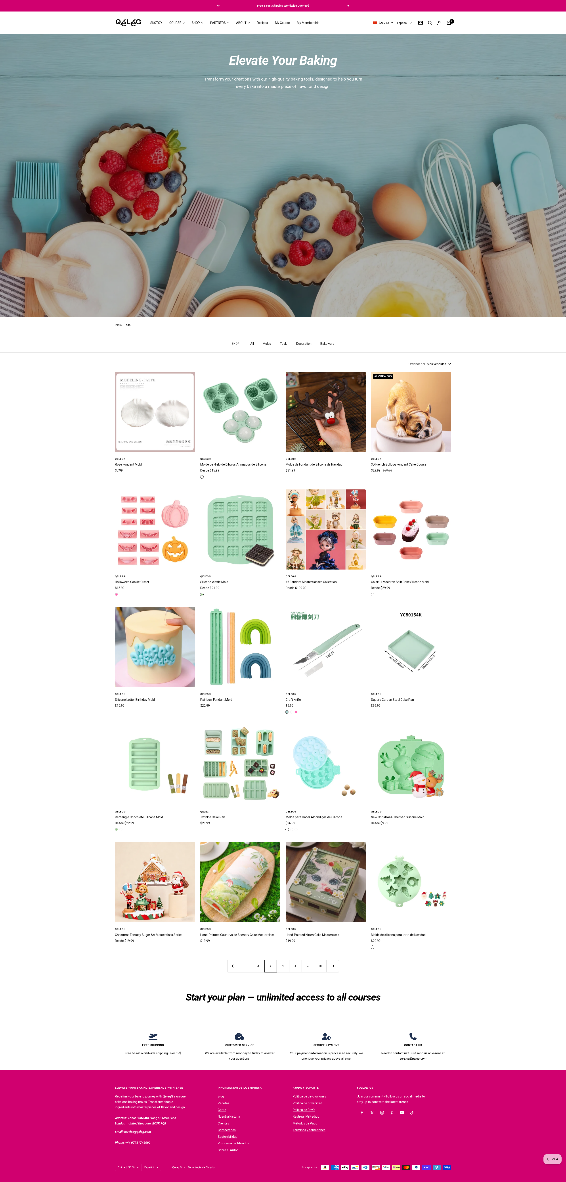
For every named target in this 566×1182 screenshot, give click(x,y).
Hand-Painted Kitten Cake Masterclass (312, 935)
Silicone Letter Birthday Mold (135, 699)
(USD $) (384, 22)
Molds (267, 343)
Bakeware (327, 343)
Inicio (118, 325)
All (252, 343)
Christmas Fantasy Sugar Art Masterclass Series (148, 935)
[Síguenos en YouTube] (402, 1113)
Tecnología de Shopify (201, 1167)
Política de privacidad (307, 1103)
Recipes (262, 23)
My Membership (308, 23)
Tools (283, 343)
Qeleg (204, 811)
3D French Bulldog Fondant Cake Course (398, 464)
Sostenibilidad (227, 1136)
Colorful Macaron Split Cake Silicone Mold (400, 582)
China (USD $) (126, 1167)
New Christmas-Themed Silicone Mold (397, 817)
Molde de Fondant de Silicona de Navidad (314, 464)
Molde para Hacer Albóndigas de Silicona (314, 817)
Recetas (223, 1103)
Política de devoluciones (309, 1096)
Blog (221, 1096)
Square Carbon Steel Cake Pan (392, 699)
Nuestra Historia (229, 1116)
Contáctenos (227, 1130)
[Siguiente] (332, 966)
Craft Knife (293, 699)
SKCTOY (156, 23)
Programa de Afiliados (233, 1143)
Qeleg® (120, 459)
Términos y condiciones (309, 1130)
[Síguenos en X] (372, 1113)
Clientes (223, 1123)
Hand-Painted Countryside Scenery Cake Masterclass (237, 935)
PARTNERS (218, 23)
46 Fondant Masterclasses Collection (311, 582)
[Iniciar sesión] (439, 23)
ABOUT (241, 23)
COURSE (175, 23)
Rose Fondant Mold (128, 464)
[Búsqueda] (430, 23)
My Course (282, 23)
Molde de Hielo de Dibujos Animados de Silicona (233, 464)
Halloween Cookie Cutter (132, 582)
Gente (222, 1110)
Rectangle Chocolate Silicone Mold (139, 817)
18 (320, 965)
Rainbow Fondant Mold (216, 699)
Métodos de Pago (305, 1123)
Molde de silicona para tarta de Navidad (398, 935)
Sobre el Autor (228, 1150)
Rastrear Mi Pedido (306, 1116)
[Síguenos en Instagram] (382, 1113)
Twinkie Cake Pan (212, 817)
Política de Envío (304, 1110)
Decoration (304, 343)
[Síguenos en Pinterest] (392, 1113)
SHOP (196, 23)
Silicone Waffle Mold (214, 582)
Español (402, 23)
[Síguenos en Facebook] (362, 1113)
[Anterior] (233, 966)
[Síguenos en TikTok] (412, 1113)
